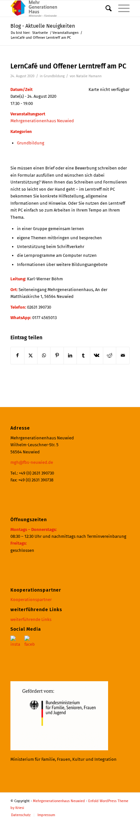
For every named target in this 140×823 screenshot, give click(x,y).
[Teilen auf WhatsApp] (43, 355)
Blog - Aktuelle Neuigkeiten (42, 26)
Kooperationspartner (31, 599)
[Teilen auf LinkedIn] (70, 355)
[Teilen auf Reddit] (109, 355)
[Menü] (121, 8)
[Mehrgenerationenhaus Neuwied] (57, 8)
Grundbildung (54, 76)
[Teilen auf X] (30, 355)
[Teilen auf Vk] (96, 355)
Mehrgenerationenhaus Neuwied (42, 120)
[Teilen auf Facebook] (17, 355)
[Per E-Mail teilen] (122, 355)
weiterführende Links (30, 619)
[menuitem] (105, 8)
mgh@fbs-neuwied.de (31, 462)
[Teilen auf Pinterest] (56, 355)
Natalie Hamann (89, 76)
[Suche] (105, 8)
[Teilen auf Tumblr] (83, 355)
